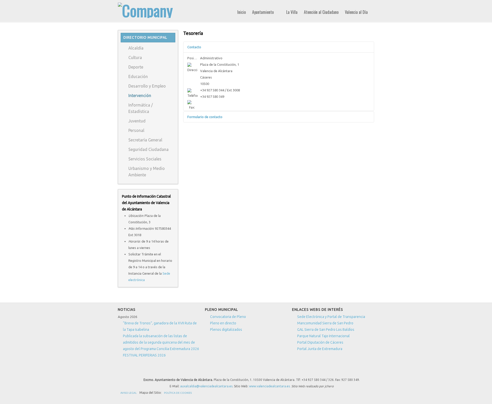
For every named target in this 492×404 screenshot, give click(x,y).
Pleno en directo (223, 323)
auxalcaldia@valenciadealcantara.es (206, 386)
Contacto (194, 47)
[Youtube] (222, 370)
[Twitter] (212, 370)
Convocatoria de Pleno (228, 317)
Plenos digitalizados (226, 330)
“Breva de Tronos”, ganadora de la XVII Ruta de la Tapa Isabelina (160, 326)
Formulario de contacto (204, 117)
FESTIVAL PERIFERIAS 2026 (144, 355)
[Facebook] (203, 370)
